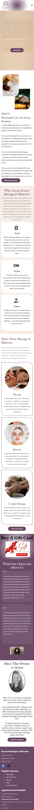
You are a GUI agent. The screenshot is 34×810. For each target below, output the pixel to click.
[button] (32, 5)
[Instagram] (9, 766)
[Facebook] (3, 766)
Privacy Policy (5, 808)
